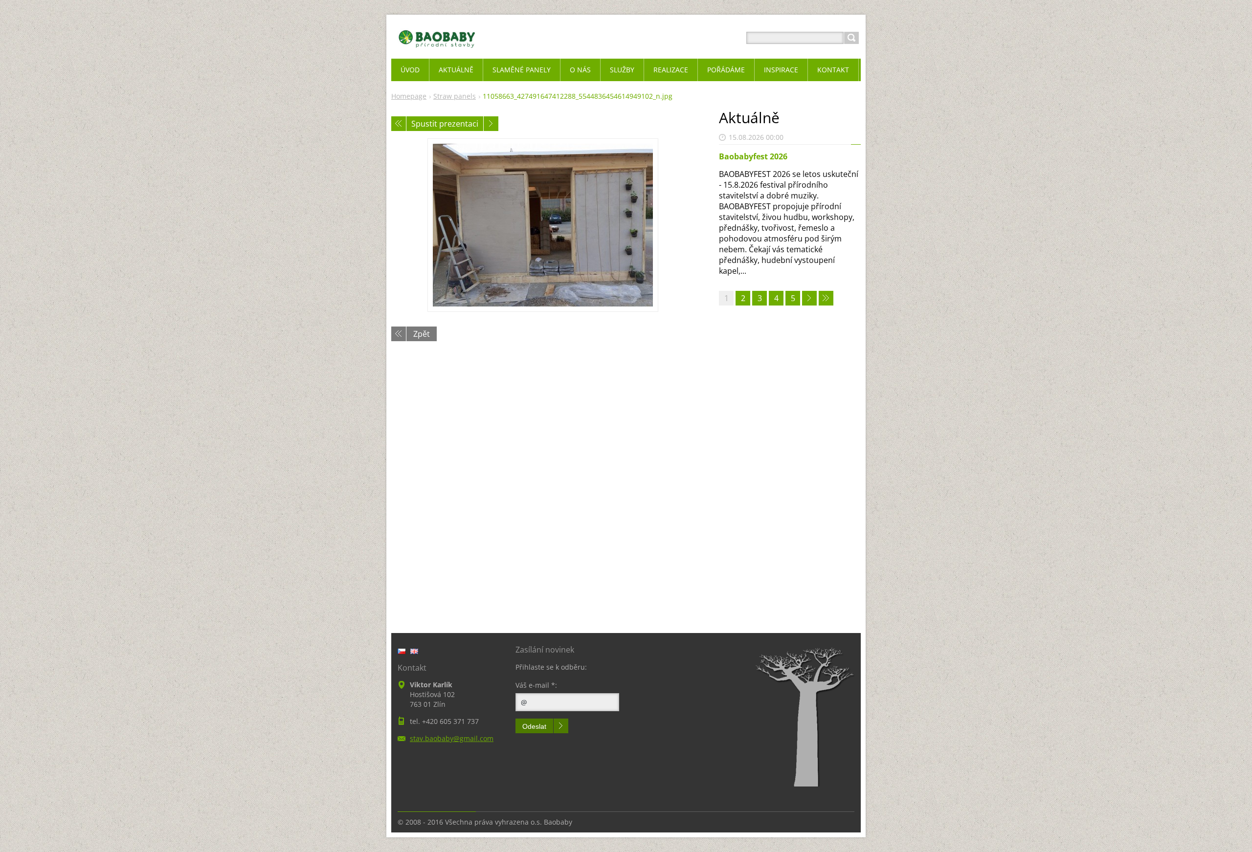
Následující (491, 123)
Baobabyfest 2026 (753, 156)
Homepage (408, 96)
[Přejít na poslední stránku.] (826, 298)
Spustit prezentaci (444, 123)
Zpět (421, 333)
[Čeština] (401, 651)
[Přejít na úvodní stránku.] (437, 49)
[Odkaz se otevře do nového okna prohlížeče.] (542, 225)
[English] (414, 651)
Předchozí (398, 123)
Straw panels (454, 96)
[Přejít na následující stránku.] (809, 298)
